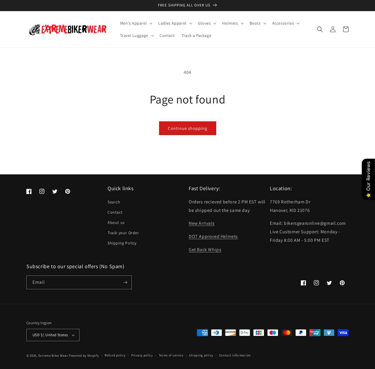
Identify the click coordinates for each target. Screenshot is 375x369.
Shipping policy (201, 355)
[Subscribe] (125, 282)
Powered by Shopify (84, 355)
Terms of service (171, 355)
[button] (136, 23)
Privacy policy (142, 355)
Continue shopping (187, 128)
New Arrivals (201, 223)
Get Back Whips (205, 249)
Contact (115, 212)
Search (114, 202)
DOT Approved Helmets (213, 236)
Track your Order (123, 232)
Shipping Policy (122, 243)
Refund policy (115, 355)
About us (116, 222)
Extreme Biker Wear (53, 355)
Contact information (235, 355)
